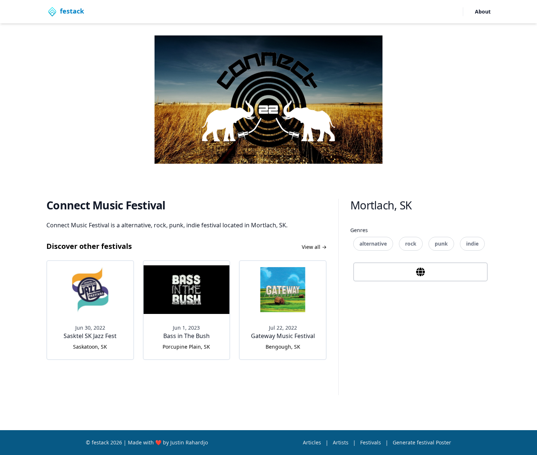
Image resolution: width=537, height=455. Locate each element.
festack (101, 442)
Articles (313, 442)
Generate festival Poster (422, 442)
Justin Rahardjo (189, 442)
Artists (341, 442)
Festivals (371, 442)
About (483, 11)
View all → (314, 246)
